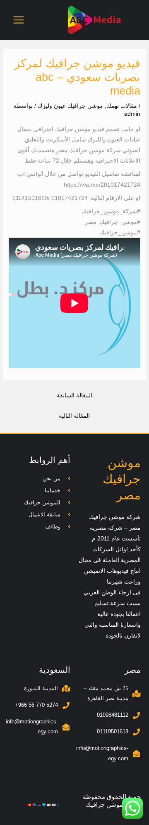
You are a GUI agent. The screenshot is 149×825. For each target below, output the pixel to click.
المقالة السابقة (74, 395)
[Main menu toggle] (18, 20)
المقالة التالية (74, 416)
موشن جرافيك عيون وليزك (70, 106)
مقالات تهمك (121, 106)
